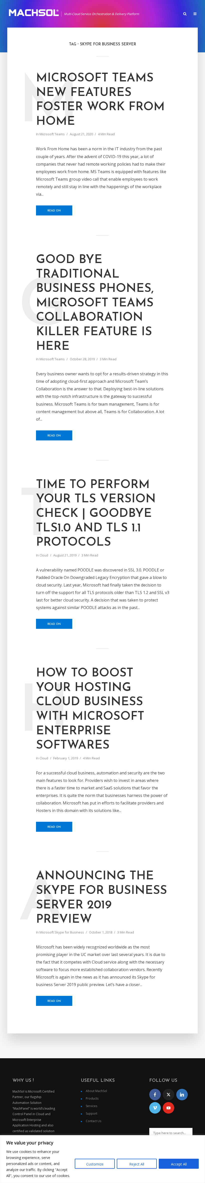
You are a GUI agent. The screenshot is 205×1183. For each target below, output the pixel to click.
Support (91, 1113)
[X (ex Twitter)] (168, 1094)
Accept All (179, 1164)
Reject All (136, 1164)
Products (92, 1098)
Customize (95, 1164)
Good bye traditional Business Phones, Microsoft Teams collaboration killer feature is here (95, 303)
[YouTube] (168, 1108)
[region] (102, 1159)
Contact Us (93, 1121)
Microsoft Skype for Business (62, 932)
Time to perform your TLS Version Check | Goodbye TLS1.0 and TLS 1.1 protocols (96, 514)
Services (91, 1106)
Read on (54, 210)
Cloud (44, 555)
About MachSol (96, 1091)
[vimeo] (155, 1108)
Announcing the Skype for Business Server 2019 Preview (101, 898)
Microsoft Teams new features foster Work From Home (100, 100)
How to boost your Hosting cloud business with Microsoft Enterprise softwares (90, 709)
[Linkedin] (182, 1094)
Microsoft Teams (52, 134)
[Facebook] (155, 1094)
